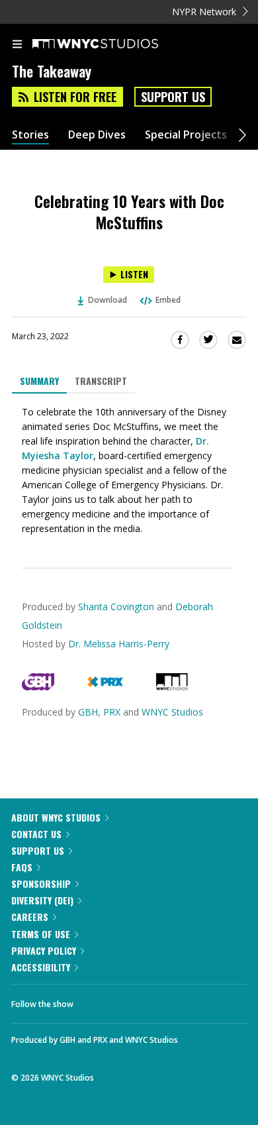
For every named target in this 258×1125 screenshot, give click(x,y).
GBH (88, 712)
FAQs (21, 867)
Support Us (173, 96)
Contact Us (36, 834)
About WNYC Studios (56, 817)
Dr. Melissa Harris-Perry (118, 643)
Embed (168, 299)
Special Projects (186, 135)
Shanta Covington (116, 606)
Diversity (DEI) (42, 900)
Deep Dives (97, 135)
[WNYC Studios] (172, 686)
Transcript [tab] (101, 381)
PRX (111, 712)
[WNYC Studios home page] (111, 44)
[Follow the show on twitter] (133, 1000)
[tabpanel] (129, 470)
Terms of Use (40, 934)
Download (107, 299)
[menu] (17, 45)
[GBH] (38, 686)
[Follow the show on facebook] (97, 1000)
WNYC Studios (172, 712)
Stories (30, 135)
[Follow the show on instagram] (169, 1000)
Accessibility (40, 967)
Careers (29, 917)
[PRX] (105, 686)
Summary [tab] (39, 381)
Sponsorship (41, 883)
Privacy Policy (43, 950)
